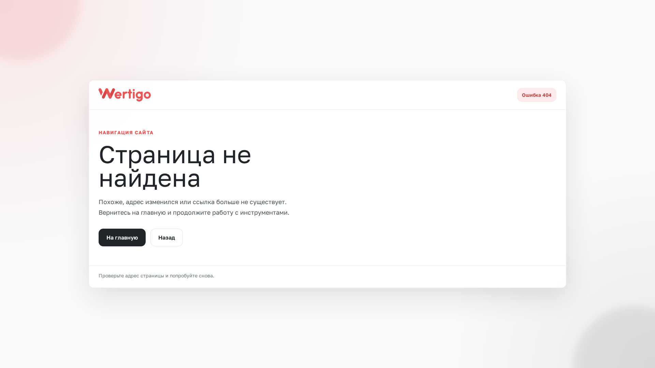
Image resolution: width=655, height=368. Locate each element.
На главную (122, 237)
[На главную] (125, 94)
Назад (166, 237)
